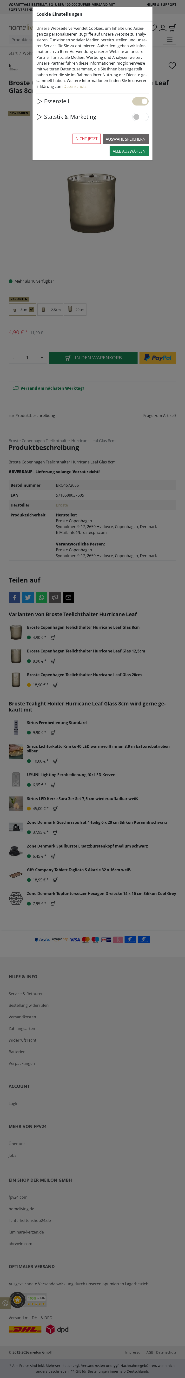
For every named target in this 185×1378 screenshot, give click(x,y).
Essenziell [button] (56, 101)
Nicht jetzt (87, 138)
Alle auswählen (129, 151)
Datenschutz (75, 86)
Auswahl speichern (125, 139)
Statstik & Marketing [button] (70, 117)
